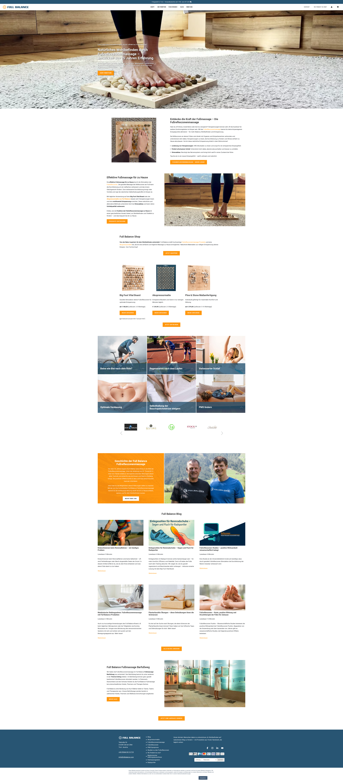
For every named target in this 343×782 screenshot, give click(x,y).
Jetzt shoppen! (171, 253)
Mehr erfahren (128, 313)
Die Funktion (161, 7)
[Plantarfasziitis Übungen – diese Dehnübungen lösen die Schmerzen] (171, 592)
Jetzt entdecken (171, 325)
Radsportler (152, 762)
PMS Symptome (153, 747)
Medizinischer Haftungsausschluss (155, 756)
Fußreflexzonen (112, 184)
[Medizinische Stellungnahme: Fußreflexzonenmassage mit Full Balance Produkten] (120, 592)
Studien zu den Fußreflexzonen (158, 750)
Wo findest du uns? (320, 7)
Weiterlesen (139, 566)
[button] (121, 433)
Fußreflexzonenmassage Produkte (194, 242)
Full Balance (126, 199)
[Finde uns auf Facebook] (207, 748)
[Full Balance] (30, 7)
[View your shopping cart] (337, 7)
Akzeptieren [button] (203, 778)
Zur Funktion (106, 73)
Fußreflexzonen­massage (156, 742)
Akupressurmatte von (114, 199)
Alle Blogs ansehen (172, 644)
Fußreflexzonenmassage (212, 129)
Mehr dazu (113, 694)
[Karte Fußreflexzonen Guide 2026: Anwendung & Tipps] (157, 533)
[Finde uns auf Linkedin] (217, 748)
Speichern (220, 760)
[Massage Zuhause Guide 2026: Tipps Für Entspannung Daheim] (208, 533)
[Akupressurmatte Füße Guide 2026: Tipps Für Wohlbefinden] (106, 533)
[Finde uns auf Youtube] (222, 748)
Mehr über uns (131, 499)
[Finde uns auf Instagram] (212, 748)
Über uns (189, 7)
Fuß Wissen (173, 7)
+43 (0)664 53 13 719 (126, 752)
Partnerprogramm (154, 760)
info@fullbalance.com (126, 757)
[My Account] (332, 7)
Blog (182, 7)
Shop (152, 7)
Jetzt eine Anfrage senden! (171, 713)
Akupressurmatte (126, 245)
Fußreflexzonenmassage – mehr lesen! (188, 162)
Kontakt (307, 7)
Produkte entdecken (117, 221)
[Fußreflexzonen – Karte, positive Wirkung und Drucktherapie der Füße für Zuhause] (222, 592)
